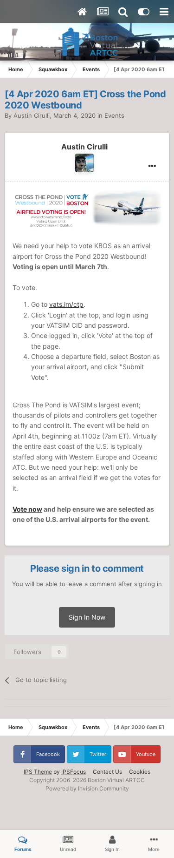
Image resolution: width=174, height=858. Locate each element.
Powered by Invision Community (87, 788)
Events (114, 115)
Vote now (27, 509)
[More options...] (152, 166)
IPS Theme (38, 771)
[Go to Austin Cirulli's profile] (84, 163)
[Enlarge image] (87, 207)
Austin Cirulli (31, 115)
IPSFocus (73, 771)
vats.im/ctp (66, 304)
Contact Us (107, 771)
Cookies (139, 771)
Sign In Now (87, 617)
